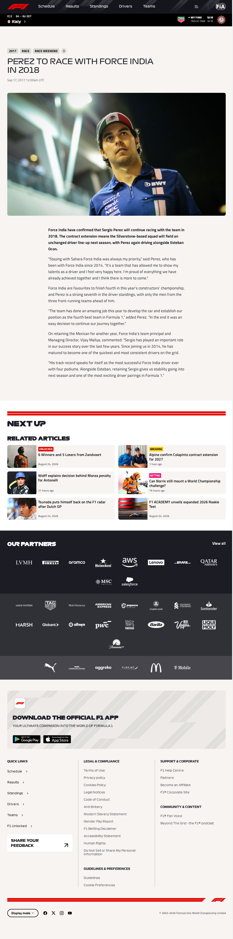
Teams (149, 6)
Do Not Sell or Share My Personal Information (109, 852)
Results (72, 6)
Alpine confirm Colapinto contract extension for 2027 (183, 456)
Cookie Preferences (99, 885)
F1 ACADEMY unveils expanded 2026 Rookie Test (184, 504)
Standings (99, 6)
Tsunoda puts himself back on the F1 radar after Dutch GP (72, 504)
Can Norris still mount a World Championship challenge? (184, 483)
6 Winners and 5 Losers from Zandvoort (69, 454)
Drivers (125, 6)
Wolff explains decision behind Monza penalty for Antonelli (74, 478)
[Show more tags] (64, 51)
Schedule (46, 6)
